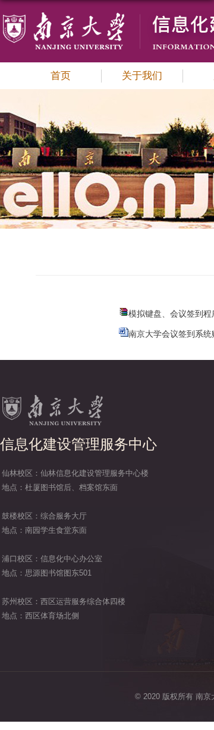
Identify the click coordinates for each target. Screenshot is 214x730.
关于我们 (142, 75)
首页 (61, 75)
